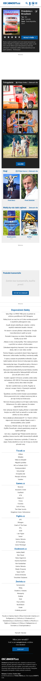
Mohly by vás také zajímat (14, 207)
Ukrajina (20, 457)
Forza (20, 501)
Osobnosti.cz (20, 548)
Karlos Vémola (20, 539)
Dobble (20, 596)
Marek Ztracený (20, 569)
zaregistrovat (21, 642)
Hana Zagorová (20, 558)
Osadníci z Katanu (20, 591)
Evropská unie (20, 474)
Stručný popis (16, 50)
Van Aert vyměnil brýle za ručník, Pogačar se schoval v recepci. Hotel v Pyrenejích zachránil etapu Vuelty (20, 388)
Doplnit (20, 649)
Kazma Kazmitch (20, 561)
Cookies (9, 674)
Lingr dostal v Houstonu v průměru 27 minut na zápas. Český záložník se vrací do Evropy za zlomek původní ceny (20, 441)
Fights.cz (20, 516)
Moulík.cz (34, 621)
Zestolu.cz (20, 581)
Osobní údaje (17, 674)
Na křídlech (20, 605)
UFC (20, 520)
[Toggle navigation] (36, 3)
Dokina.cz (14, 623)
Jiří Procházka (20, 542)
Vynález (20, 479)
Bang (20, 588)
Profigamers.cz (11, 618)
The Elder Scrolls (20, 509)
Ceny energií (20, 471)
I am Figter (20, 534)
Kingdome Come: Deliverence (20, 512)
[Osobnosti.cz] (11, 3)
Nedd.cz (27, 621)
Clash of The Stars (20, 525)
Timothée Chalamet (20, 577)
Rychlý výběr (29, 38)
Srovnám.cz (14, 625)
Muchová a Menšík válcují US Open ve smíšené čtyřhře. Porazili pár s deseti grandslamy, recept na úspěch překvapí (20, 428)
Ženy (21, 616)
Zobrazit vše (33, 82)
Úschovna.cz (19, 621)
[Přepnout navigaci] (29, 3)
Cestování (27, 616)
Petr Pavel (20, 555)
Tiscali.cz (20, 450)
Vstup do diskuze (21, 293)
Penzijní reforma (20, 477)
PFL (20, 528)
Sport (17, 616)
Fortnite (20, 504)
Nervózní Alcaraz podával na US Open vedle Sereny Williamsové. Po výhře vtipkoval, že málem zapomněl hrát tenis (20, 404)
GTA (20, 495)
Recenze (20, 487)
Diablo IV (20, 498)
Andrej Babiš (20, 552)
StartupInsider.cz (25, 625)
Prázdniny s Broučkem (26, 12)
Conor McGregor (20, 545)
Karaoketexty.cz (8, 621)
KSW (20, 531)
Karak (20, 607)
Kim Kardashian (20, 563)
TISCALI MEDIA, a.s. (19, 676)
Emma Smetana (20, 575)
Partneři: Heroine (20, 633)
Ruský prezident (20, 468)
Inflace (20, 454)
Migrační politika (20, 463)
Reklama (4, 674)
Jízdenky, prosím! (20, 610)
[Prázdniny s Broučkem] (11, 22)
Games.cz (20, 483)
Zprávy (11, 616)
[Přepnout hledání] (26, 3)
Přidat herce (22, 171)
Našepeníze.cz (31, 623)
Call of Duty (20, 506)
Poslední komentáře (12, 273)
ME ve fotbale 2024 (20, 465)
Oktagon (20, 522)
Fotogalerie (8, 82)
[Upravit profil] (36, 11)
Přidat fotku (22, 82)
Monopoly (20, 593)
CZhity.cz (22, 623)
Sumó (20, 536)
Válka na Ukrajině (20, 460)
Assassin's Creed (20, 490)
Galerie (20, 164)
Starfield (20, 492)
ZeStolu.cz (20, 618)
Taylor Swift (20, 572)
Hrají (5, 171)
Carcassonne (20, 585)
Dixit (20, 599)
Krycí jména (20, 602)
